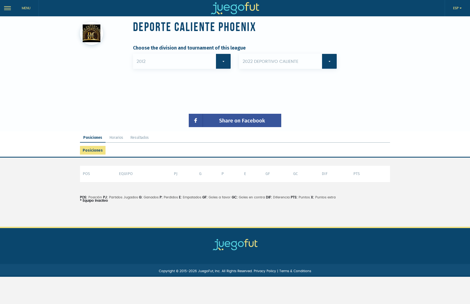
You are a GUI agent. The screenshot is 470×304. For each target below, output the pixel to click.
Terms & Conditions (295, 271)
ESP (456, 8)
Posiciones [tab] (92, 137)
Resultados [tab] (139, 137)
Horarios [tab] (116, 137)
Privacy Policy (265, 271)
